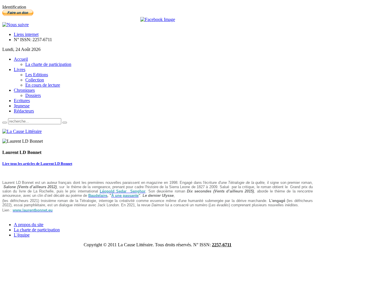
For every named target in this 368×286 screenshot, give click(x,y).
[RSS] (15, 24)
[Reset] (64, 122)
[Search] (4, 122)
